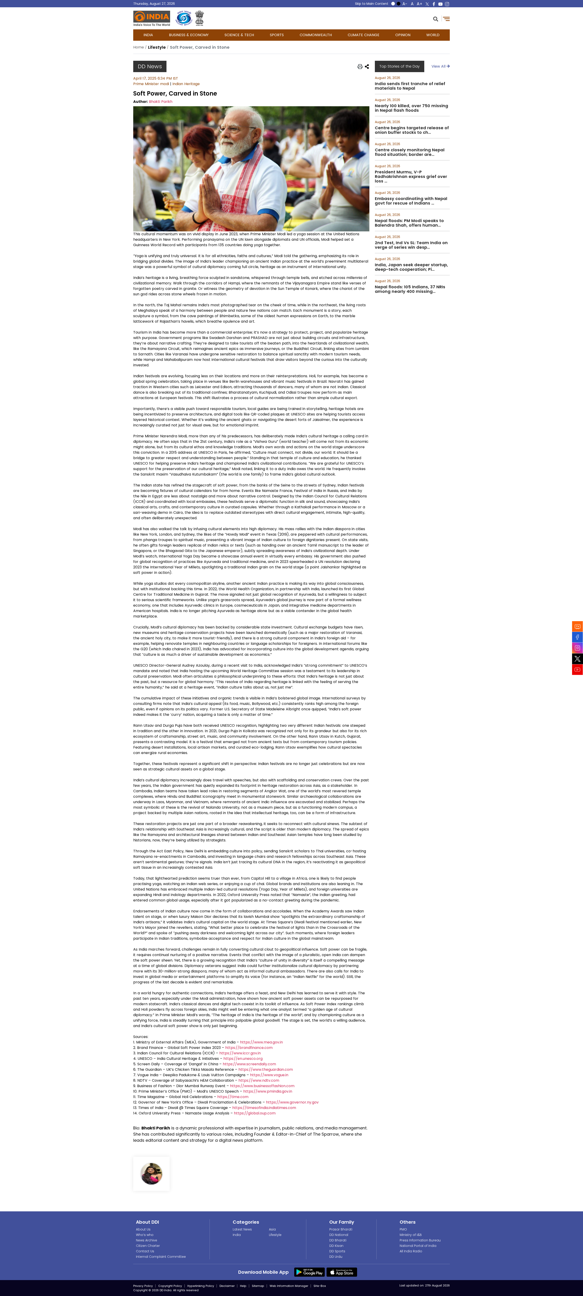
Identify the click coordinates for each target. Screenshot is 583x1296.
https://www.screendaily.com (249, 1064)
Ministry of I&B (411, 1235)
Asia (272, 1229)
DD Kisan (336, 1245)
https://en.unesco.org (243, 1058)
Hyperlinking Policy (200, 1286)
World (433, 35)
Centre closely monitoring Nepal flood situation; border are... (410, 152)
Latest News (242, 1229)
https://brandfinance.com (249, 1047)
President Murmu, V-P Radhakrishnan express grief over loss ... (411, 176)
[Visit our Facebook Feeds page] (577, 637)
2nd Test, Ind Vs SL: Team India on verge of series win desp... (411, 245)
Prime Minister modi (151, 83)
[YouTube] (577, 669)
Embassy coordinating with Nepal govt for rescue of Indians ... (411, 200)
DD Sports (337, 1251)
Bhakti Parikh (160, 101)
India (148, 35)
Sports (277, 35)
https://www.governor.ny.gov (292, 1102)
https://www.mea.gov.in (261, 1042)
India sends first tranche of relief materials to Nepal (410, 86)
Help (243, 1286)
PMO (403, 1229)
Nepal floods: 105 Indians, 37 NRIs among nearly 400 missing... (410, 289)
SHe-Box (320, 1286)
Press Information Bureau (420, 1240)
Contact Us (145, 1251)
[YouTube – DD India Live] (440, 4)
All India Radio (411, 1251)
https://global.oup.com (255, 1113)
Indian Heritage (186, 83)
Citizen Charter (148, 1245)
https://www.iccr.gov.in (240, 1053)
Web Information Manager (289, 1286)
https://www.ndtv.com (258, 1080)
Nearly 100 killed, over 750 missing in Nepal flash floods (411, 108)
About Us (143, 1229)
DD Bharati (337, 1240)
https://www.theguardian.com (265, 1069)
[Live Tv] (577, 626)
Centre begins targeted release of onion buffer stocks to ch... (412, 130)
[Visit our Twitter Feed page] (577, 658)
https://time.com (232, 1096)
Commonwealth (316, 35)
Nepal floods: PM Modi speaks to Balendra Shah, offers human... (409, 223)
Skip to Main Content (371, 3)
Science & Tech (239, 35)
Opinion (402, 35)
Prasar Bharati (340, 1229)
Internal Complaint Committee (161, 1256)
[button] (435, 18)
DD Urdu (335, 1256)
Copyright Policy (170, 1286)
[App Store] (342, 1272)
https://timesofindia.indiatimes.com (264, 1107)
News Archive (146, 1240)
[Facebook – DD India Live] (434, 4)
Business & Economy (189, 35)
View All (439, 66)
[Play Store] (309, 1272)
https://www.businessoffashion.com (262, 1085)
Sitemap (258, 1286)
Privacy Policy (143, 1286)
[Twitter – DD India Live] (427, 4)
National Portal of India (418, 1245)
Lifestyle (275, 1235)
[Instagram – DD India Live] (447, 4)
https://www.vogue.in (269, 1075)
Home (138, 47)
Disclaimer (227, 1286)
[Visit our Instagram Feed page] (577, 648)
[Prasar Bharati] (184, 18)
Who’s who (144, 1235)
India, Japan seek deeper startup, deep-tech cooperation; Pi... (411, 267)
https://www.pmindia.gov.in (267, 1091)
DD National (338, 1235)
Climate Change (363, 35)
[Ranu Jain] (151, 1173)
